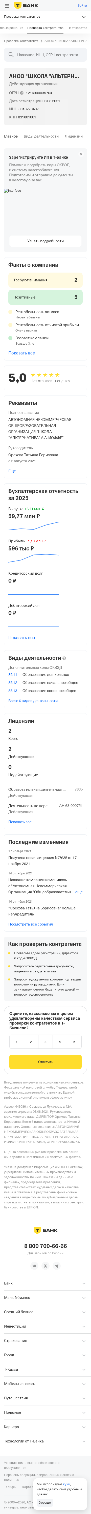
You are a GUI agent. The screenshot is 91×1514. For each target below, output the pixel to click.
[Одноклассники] (45, 1266)
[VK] (34, 1266)
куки (66, 1484)
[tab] (11, 136)
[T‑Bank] (26, 5)
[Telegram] (57, 1266)
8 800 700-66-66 (45, 1246)
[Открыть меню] (7, 6)
